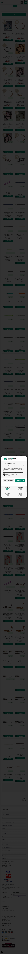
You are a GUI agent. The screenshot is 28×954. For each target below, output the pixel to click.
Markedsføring (20, 487)
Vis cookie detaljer (14, 483)
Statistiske (20, 493)
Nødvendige (7, 487)
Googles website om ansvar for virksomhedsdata (10, 475)
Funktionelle (7, 493)
